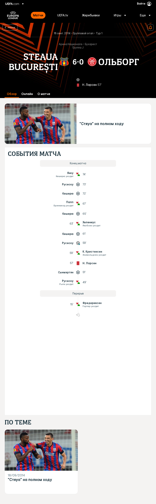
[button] (119, 15)
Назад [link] (11, 27)
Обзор (12, 94)
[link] (38, 15)
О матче (43, 94)
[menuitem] (40, 15)
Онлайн (27, 94)
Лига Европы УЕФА (13, 15)
